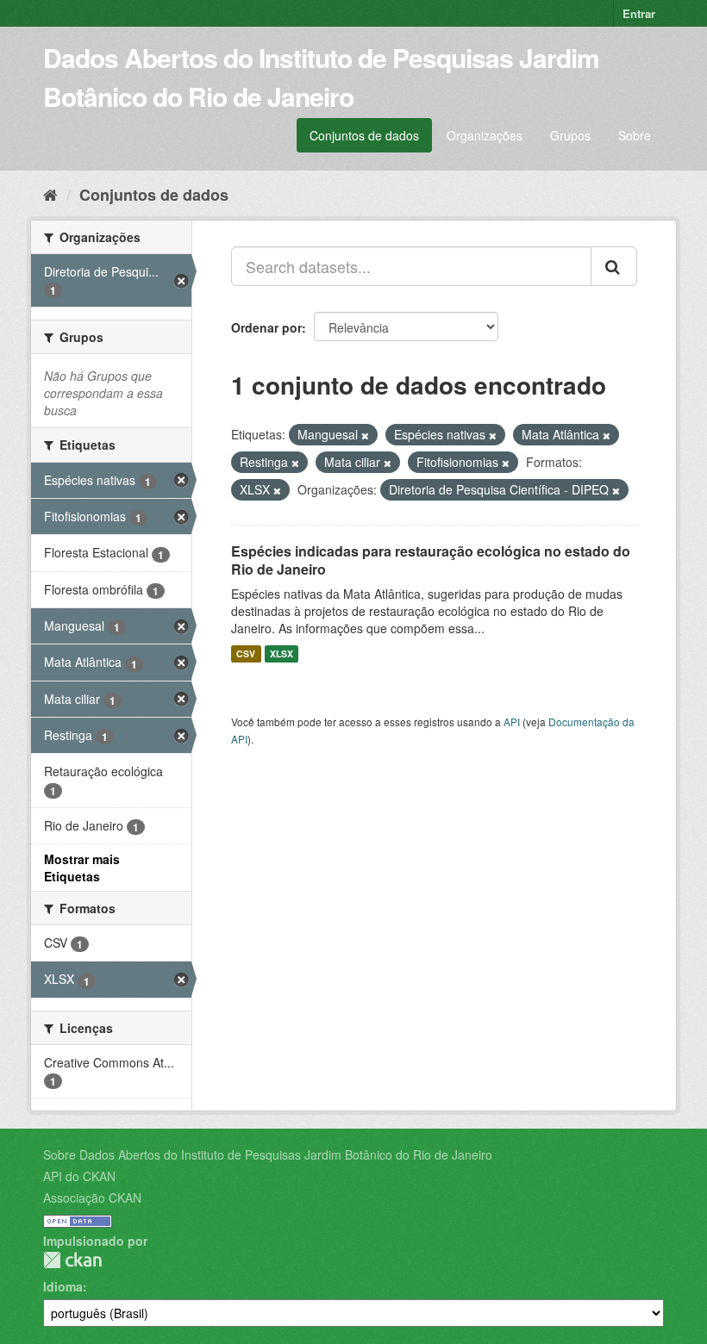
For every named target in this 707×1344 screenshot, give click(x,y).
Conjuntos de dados (364, 135)
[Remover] (365, 435)
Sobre (634, 135)
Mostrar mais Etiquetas (82, 867)
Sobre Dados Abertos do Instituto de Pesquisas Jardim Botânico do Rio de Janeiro (267, 1154)
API (512, 721)
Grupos (570, 135)
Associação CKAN (92, 1197)
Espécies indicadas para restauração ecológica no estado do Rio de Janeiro (430, 560)
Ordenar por (266, 327)
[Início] (50, 194)
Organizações (484, 135)
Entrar (639, 13)
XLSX (281, 653)
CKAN (72, 1260)
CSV (245, 653)
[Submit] (614, 266)
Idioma (63, 1286)
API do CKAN (79, 1176)
